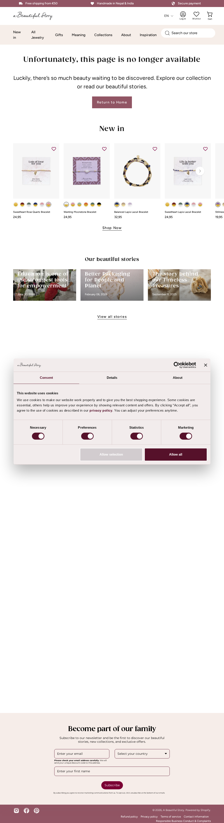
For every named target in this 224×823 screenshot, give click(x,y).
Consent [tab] (46, 377)
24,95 (17, 216)
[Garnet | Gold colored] (22, 204)
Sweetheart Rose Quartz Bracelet (31, 212)
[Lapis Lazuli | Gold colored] (35, 204)
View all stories (112, 317)
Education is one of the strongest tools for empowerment (43, 280)
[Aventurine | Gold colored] (79, 204)
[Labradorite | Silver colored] (29, 204)
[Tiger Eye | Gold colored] (123, 204)
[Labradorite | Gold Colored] (92, 204)
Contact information (196, 816)
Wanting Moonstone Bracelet (80, 212)
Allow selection (111, 454)
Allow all (175, 454)
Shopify (205, 810)
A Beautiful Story (173, 810)
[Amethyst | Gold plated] (217, 204)
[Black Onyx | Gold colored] (99, 204)
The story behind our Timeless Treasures (175, 280)
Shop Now (112, 228)
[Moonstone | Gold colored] (66, 204)
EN (166, 16)
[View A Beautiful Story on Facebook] (26, 810)
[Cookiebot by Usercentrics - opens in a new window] (177, 365)
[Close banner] (205, 365)
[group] (112, 180)
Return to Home (112, 102)
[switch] (87, 436)
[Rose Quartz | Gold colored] (48, 204)
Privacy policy (149, 816)
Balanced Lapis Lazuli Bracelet (131, 212)
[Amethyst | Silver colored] (130, 204)
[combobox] (188, 33)
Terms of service (171, 816)
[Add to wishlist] (53, 148)
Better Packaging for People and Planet (107, 280)
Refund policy (129, 816)
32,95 (118, 216)
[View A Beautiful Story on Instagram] (16, 810)
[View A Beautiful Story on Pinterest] (36, 810)
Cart (210, 15)
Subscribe (112, 785)
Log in (186, 15)
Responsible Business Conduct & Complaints (183, 821)
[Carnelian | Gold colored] (86, 204)
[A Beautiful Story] (36, 16)
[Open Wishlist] (196, 14)
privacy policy (100, 410)
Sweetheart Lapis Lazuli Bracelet (183, 212)
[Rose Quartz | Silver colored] (42, 204)
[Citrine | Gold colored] (15, 204)
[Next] (200, 171)
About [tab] (177, 377)
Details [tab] (112, 377)
